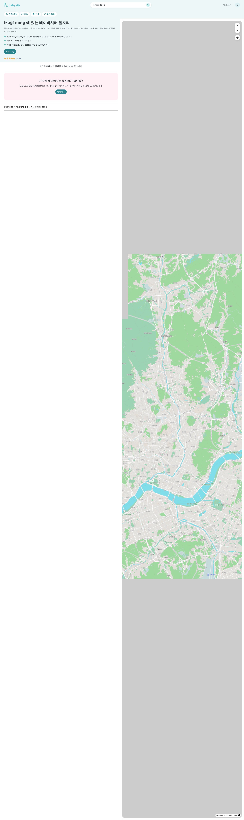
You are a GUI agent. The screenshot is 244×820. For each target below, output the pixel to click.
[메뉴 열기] (237, 5)
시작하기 (61, 92)
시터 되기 (227, 5)
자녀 (26, 14)
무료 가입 (10, 51)
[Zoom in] (237, 25)
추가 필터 (50, 14)
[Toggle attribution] (239, 815)
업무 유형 (12, 14)
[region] (182, 419)
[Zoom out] (237, 30)
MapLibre (219, 815)
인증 (37, 14)
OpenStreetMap (231, 815)
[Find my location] (237, 37)
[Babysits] (12, 5)
